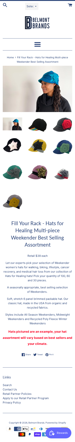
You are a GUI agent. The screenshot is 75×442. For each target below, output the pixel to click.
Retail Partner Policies (17, 394)
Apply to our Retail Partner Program (26, 398)
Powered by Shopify (56, 422)
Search (7, 385)
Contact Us (10, 389)
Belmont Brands (36, 422)
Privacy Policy (12, 402)
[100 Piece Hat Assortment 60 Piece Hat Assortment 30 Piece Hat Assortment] (12, 124)
